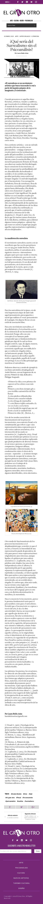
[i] (14, 215)
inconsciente (28, 798)
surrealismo (30, 801)
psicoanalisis (10, 801)
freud (19, 798)
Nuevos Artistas (21, 878)
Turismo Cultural (21, 883)
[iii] (22, 413)
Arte (16, 36)
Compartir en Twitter (21, 807)
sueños (20, 801)
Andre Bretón (17, 794)
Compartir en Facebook (10, 807)
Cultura (21, 873)
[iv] (15, 434)
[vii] (31, 695)
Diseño (21, 888)
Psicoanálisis (21, 868)
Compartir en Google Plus (33, 807)
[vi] (28, 642)
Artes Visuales (25, 36)
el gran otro (10, 798)
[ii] (31, 269)
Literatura (35, 36)
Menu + (7, 2)
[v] (15, 560)
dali (31, 794)
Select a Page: (11, 25)
